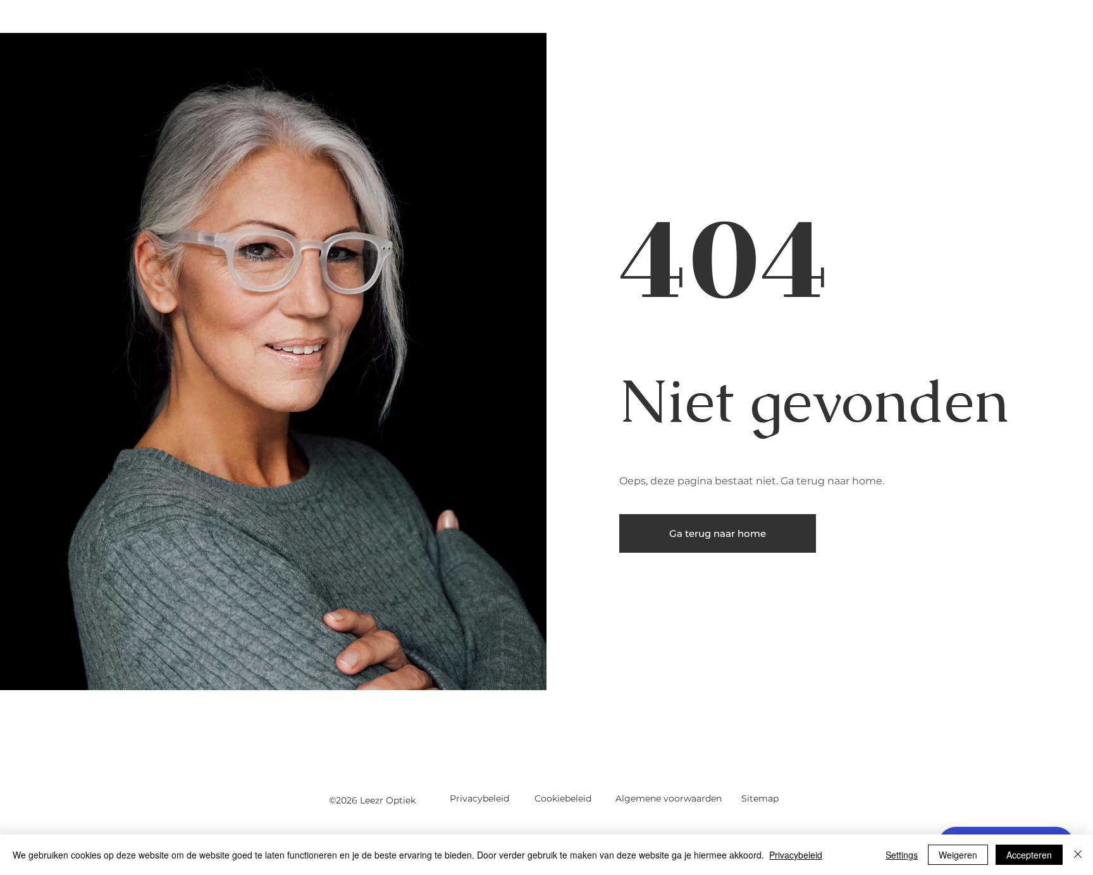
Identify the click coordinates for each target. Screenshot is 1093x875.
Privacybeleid (795, 854)
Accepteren (1029, 854)
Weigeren (958, 854)
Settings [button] (902, 854)
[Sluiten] (1077, 855)
